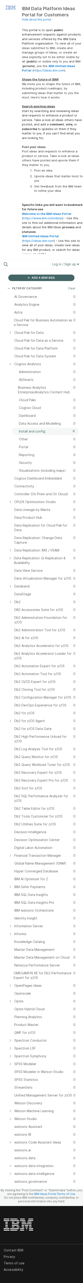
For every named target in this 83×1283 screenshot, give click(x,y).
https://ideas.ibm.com (48, 70)
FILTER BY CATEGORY (27, 288)
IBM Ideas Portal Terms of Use (54, 1194)
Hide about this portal (36, 19)
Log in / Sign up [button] (64, 264)
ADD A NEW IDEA (43, 277)
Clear (71, 288)
